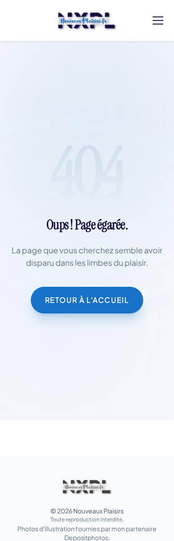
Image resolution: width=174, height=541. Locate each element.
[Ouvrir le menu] (158, 20)
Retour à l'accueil (87, 300)
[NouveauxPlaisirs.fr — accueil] (86, 487)
